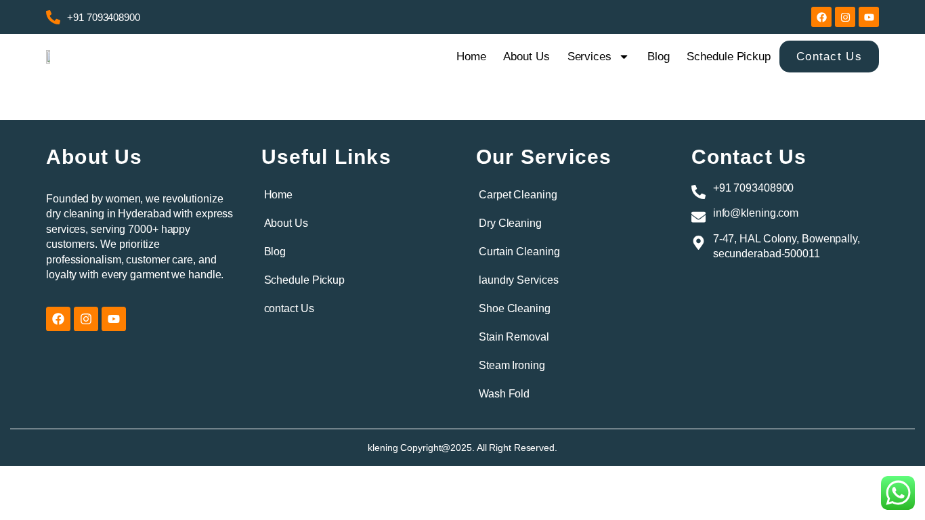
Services (589, 56)
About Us (526, 56)
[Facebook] (821, 17)
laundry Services (518, 280)
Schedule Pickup (729, 56)
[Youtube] (869, 17)
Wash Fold (504, 393)
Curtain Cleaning (519, 251)
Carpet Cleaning (518, 194)
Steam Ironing (512, 365)
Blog (658, 56)
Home (471, 56)
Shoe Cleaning (515, 308)
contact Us (289, 308)
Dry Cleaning (510, 223)
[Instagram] (845, 17)
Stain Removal (514, 337)
